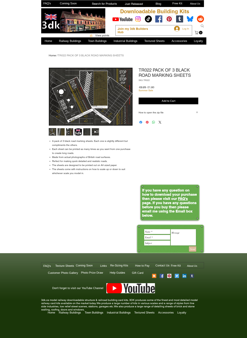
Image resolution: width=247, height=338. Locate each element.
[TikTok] (148, 18)
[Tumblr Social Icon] (179, 18)
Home (52, 55)
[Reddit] (200, 18)
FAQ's (183, 198)
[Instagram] (137, 18)
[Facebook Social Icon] (158, 18)
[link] (199, 32)
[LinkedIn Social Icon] (184, 276)
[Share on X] (160, 122)
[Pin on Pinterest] (147, 122)
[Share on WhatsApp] (154, 122)
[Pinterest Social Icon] (169, 18)
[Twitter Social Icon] (177, 276)
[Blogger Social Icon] (154, 276)
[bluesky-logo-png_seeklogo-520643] (190, 18)
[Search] (202, 26)
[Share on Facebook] (141, 122)
